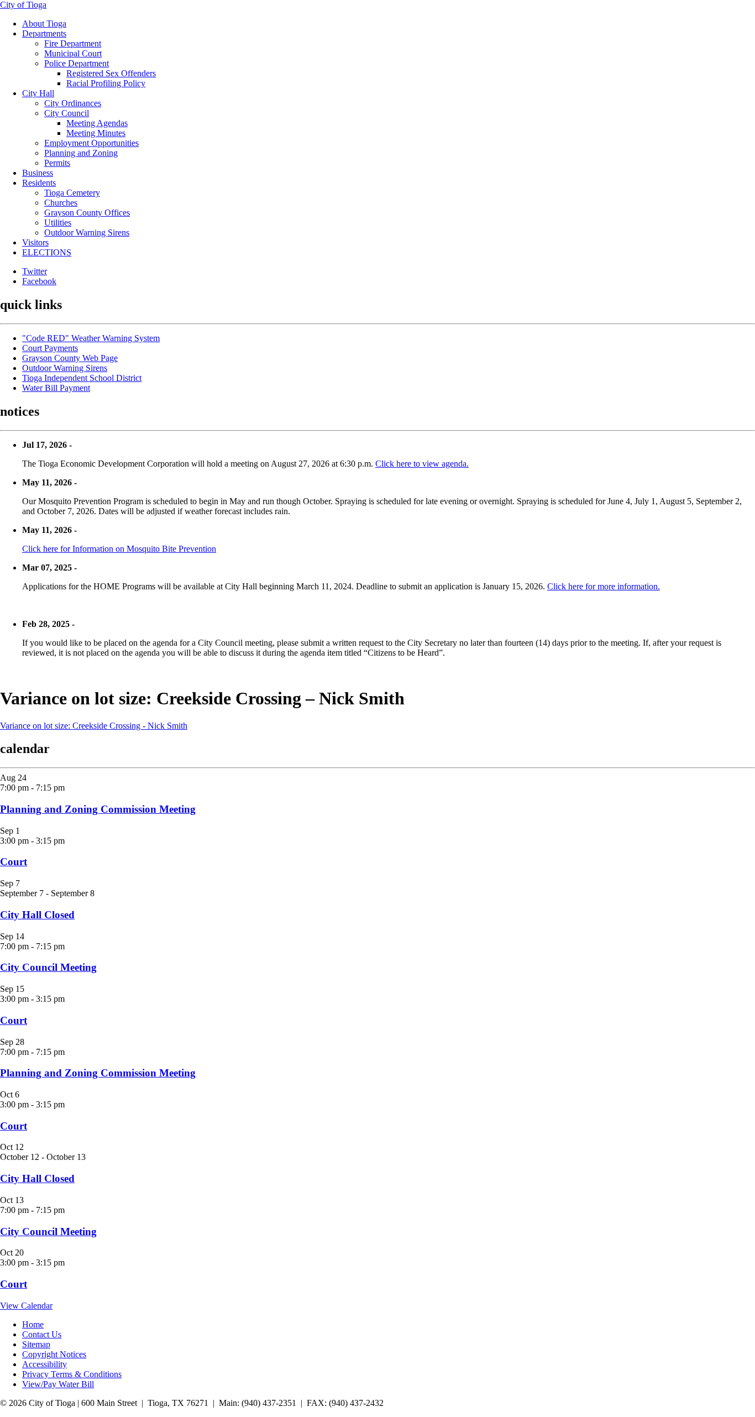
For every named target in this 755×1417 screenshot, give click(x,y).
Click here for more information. (603, 586)
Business (37, 172)
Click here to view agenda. (422, 463)
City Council (66, 113)
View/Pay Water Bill (58, 1384)
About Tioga (44, 23)
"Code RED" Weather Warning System (91, 338)
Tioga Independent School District (81, 378)
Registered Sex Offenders (111, 73)
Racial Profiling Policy (105, 83)
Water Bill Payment (56, 388)
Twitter (34, 271)
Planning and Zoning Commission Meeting (98, 809)
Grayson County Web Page (70, 358)
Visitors (35, 242)
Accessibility (44, 1364)
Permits (57, 163)
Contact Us (41, 1334)
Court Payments (50, 348)
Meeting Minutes (95, 133)
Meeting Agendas (97, 123)
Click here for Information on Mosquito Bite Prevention (119, 548)
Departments (44, 33)
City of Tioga (23, 4)
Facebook (39, 281)
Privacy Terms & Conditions (72, 1374)
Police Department (76, 63)
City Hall (38, 93)
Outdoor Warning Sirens (86, 232)
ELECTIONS (46, 252)
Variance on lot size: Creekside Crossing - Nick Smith (93, 725)
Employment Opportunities (91, 143)
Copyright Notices (54, 1354)
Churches (60, 202)
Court (13, 861)
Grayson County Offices (87, 212)
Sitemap (36, 1344)
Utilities (57, 222)
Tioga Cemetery (72, 192)
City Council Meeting (48, 967)
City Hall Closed (37, 915)
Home (33, 1324)
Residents (39, 182)
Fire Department (72, 43)
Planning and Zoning (81, 153)
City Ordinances (72, 103)
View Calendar (26, 1305)
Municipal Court (73, 53)
